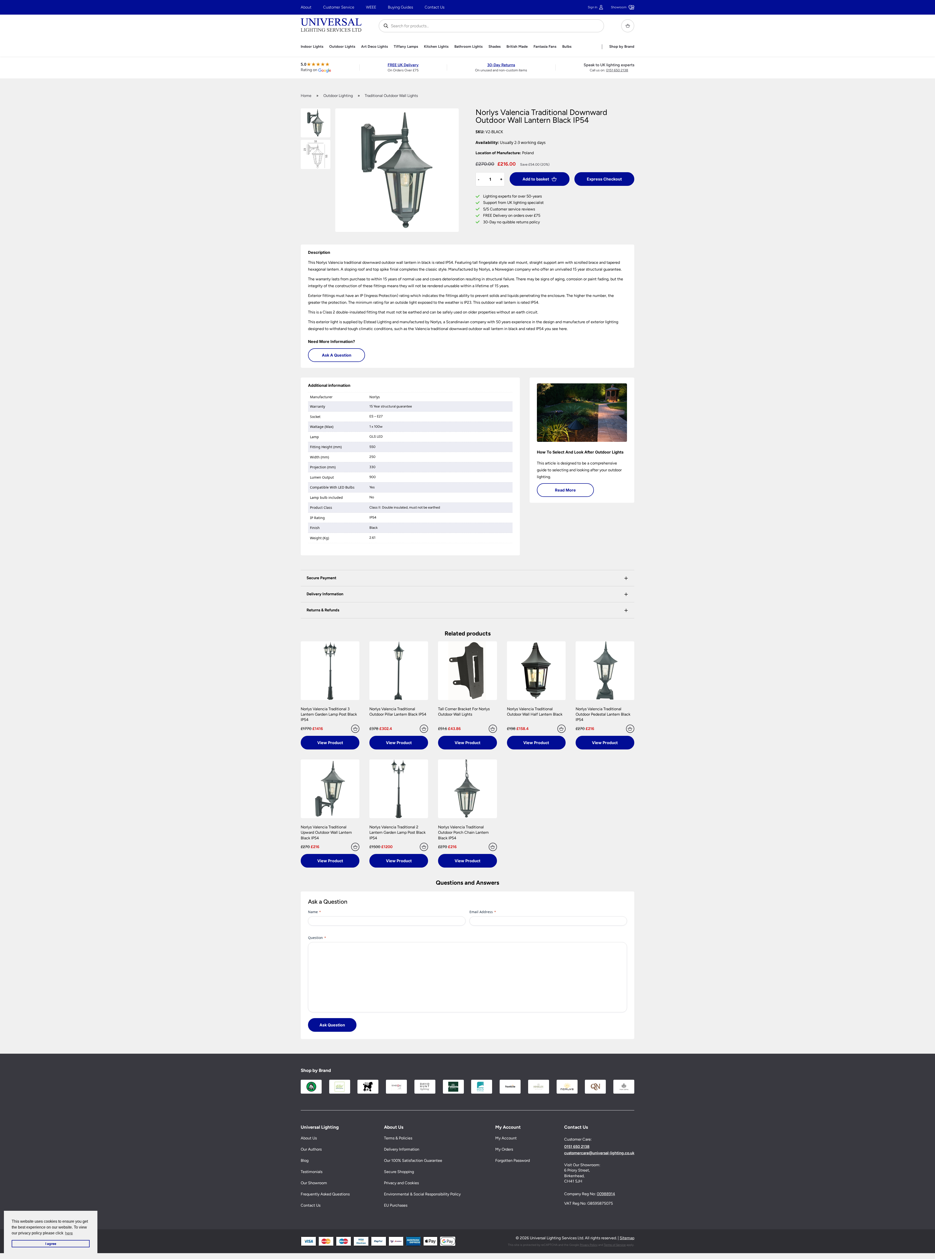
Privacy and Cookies (401, 1183)
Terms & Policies (398, 1138)
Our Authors (311, 1149)
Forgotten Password (512, 1160)
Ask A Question (336, 355)
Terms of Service (615, 1245)
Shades (494, 46)
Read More (565, 490)
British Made (517, 46)
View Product (330, 742)
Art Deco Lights (374, 46)
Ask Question (332, 1024)
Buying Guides (400, 7)
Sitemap (627, 1238)
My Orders (504, 1149)
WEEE (371, 7)
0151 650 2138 (617, 70)
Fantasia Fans (544, 46)
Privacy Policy (589, 1245)
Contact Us (434, 7)
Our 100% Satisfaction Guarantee (413, 1160)
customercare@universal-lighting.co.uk (599, 1153)
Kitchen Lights (436, 46)
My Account (506, 1138)
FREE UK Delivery (403, 65)
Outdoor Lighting (338, 95)
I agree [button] (50, 1243)
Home (306, 95)
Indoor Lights (312, 46)
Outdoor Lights (342, 46)
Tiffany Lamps (406, 46)
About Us (309, 1138)
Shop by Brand (621, 46)
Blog (305, 1160)
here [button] (69, 1233)
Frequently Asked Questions (325, 1194)
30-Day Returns (501, 65)
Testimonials (311, 1172)
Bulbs (566, 46)
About (306, 7)
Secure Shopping (399, 1172)
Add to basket (536, 179)
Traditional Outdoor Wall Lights (391, 95)
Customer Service (338, 7)
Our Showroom (314, 1183)
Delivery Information (401, 1149)
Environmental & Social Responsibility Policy (422, 1194)
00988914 (606, 1194)
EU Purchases (395, 1205)
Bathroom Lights (468, 46)
